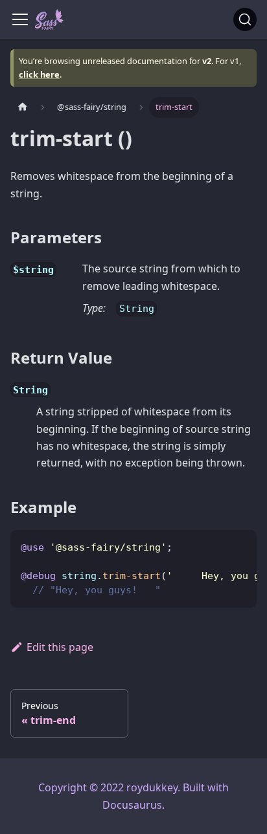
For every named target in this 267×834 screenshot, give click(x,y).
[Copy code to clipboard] (240, 546)
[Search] (245, 19)
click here (39, 74)
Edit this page (60, 647)
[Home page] (22, 107)
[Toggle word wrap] (217, 546)
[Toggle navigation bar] (20, 19)
